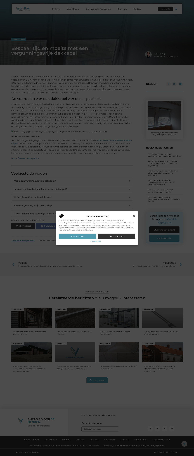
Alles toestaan (77, 236)
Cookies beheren (116, 236)
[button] (134, 216)
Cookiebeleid (96, 241)
